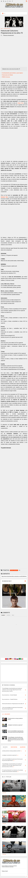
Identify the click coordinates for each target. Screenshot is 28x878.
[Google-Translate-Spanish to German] (11, 659)
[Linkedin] (5, 1)
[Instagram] (7, 1)
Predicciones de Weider (7, 75)
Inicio (1, 28)
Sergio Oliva (20, 103)
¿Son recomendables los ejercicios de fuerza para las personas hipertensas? (13, 849)
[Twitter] (1, 1)
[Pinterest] (3, 1)
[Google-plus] (10, 1)
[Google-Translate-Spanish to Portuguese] (20, 659)
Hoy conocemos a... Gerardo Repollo (14, 805)
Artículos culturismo (7, 28)
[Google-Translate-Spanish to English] (15, 659)
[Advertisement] (14, 9)
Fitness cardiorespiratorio (9, 593)
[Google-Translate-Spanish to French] (8, 659)
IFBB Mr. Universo (6, 77)
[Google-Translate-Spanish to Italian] (22, 659)
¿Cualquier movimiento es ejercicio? (15, 725)
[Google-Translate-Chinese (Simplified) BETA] (6, 659)
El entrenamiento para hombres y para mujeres (12, 73)
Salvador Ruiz (4, 197)
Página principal (5, 871)
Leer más (4, 792)
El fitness (5, 605)
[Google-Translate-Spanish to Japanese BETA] (13, 659)
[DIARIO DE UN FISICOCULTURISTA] (14, 7)
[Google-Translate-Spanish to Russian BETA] (17, 659)
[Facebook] (12, 1)
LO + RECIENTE (6, 714)
